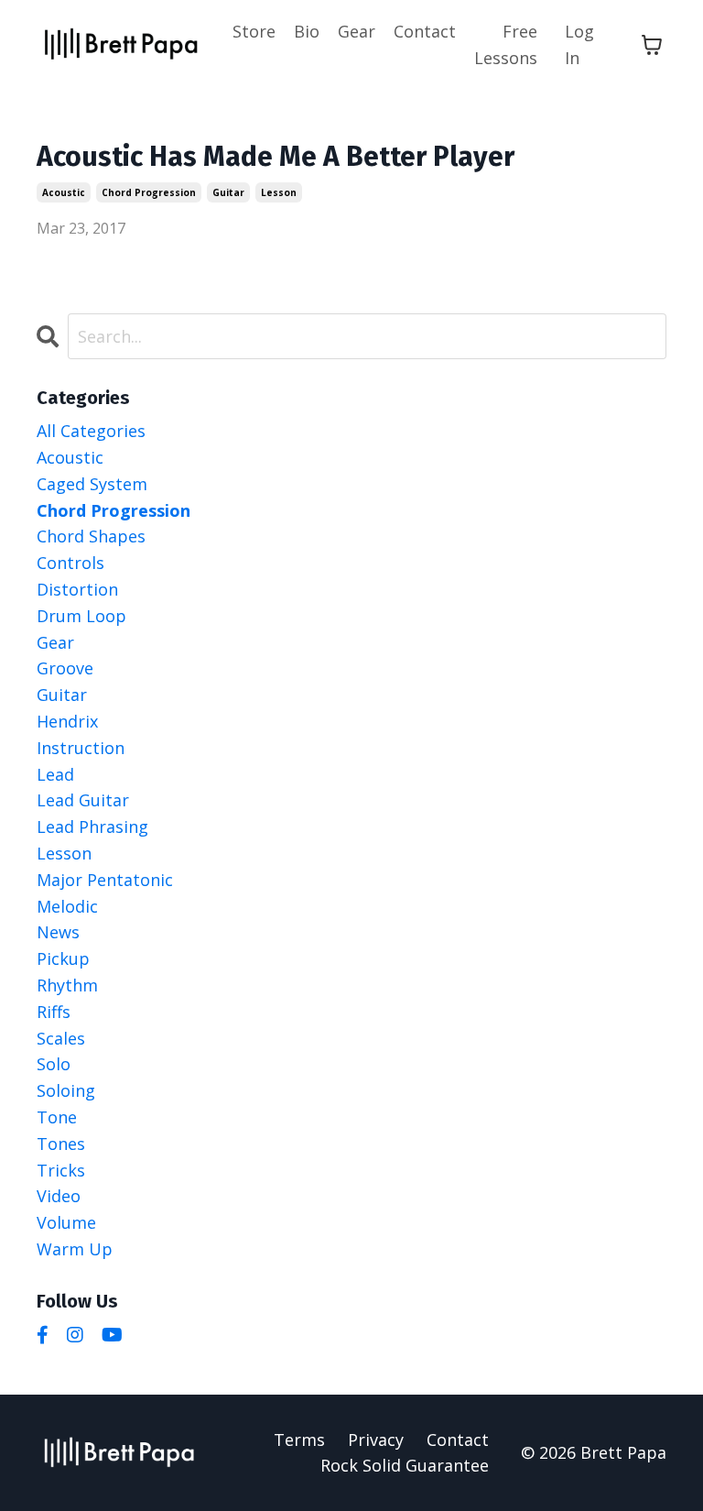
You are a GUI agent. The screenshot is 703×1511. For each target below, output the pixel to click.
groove (65, 668)
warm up (75, 1249)
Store (254, 31)
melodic (67, 906)
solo (53, 1064)
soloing (66, 1090)
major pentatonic (105, 880)
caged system (92, 484)
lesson (279, 192)
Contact (425, 31)
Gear (356, 31)
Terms (299, 1440)
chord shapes (91, 536)
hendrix (67, 721)
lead (55, 774)
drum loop (81, 616)
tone (57, 1117)
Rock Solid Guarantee (404, 1465)
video (59, 1196)
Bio (306, 31)
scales (61, 1038)
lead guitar (83, 800)
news (58, 932)
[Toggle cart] (651, 45)
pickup (63, 958)
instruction (80, 748)
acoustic (63, 192)
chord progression (149, 192)
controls (70, 563)
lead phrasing (92, 827)
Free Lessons (505, 44)
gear (55, 642)
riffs (53, 1012)
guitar (228, 192)
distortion (77, 589)
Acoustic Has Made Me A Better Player (275, 156)
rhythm (67, 985)
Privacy (376, 1440)
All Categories (91, 431)
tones (61, 1144)
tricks (61, 1170)
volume (66, 1222)
